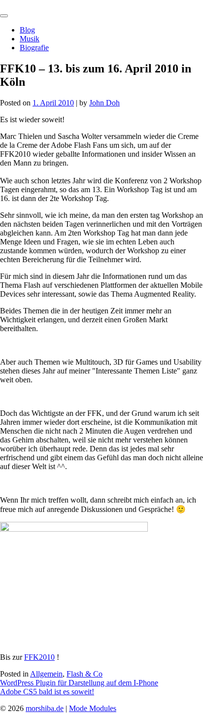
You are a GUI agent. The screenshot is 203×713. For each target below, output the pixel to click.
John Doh (104, 103)
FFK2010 (39, 657)
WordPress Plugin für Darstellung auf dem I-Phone (79, 683)
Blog (27, 30)
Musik (29, 38)
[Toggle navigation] (4, 15)
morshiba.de (19, 4)
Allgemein (46, 674)
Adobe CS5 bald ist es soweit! (47, 691)
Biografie (34, 47)
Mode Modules (92, 708)
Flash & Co (84, 674)
